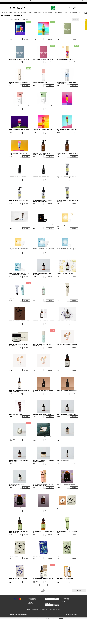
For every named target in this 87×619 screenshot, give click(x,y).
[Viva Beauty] (17, 7)
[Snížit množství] (21, 39)
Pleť (15, 12)
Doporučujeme (16, 19)
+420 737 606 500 (5, 0)
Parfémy (30, 12)
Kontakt (66, 12)
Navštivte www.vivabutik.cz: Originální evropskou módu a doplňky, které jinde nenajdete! (43, 609)
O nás (63, 601)
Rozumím (61, 618)
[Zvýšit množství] (21, 38)
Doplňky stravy (37, 12)
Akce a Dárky (4, 12)
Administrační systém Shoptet (71, 614)
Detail (72, 440)
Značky (50, 12)
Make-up (20, 12)
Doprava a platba (58, 12)
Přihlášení (84, 0)
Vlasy (10, 12)
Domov (45, 12)
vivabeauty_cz (31, 603)
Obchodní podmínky (75, 12)
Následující (79, 590)
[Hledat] (69, 8)
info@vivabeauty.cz (15, 0)
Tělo (24, 12)
